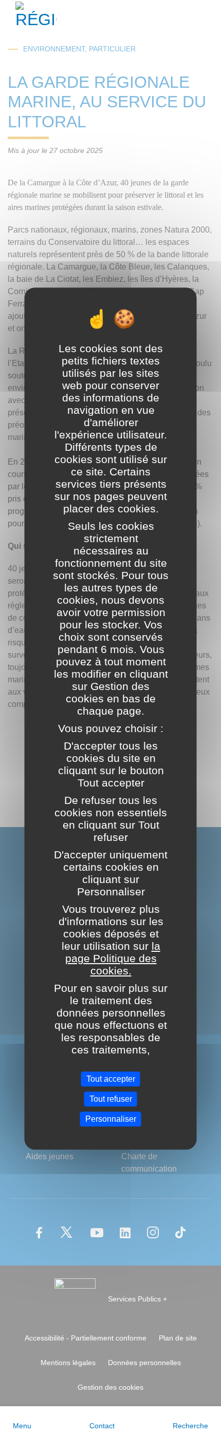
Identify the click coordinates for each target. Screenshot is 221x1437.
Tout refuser (110, 1099)
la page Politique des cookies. (112, 958)
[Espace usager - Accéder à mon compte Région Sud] (206, 17)
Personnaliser (110, 1119)
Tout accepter (110, 1079)
